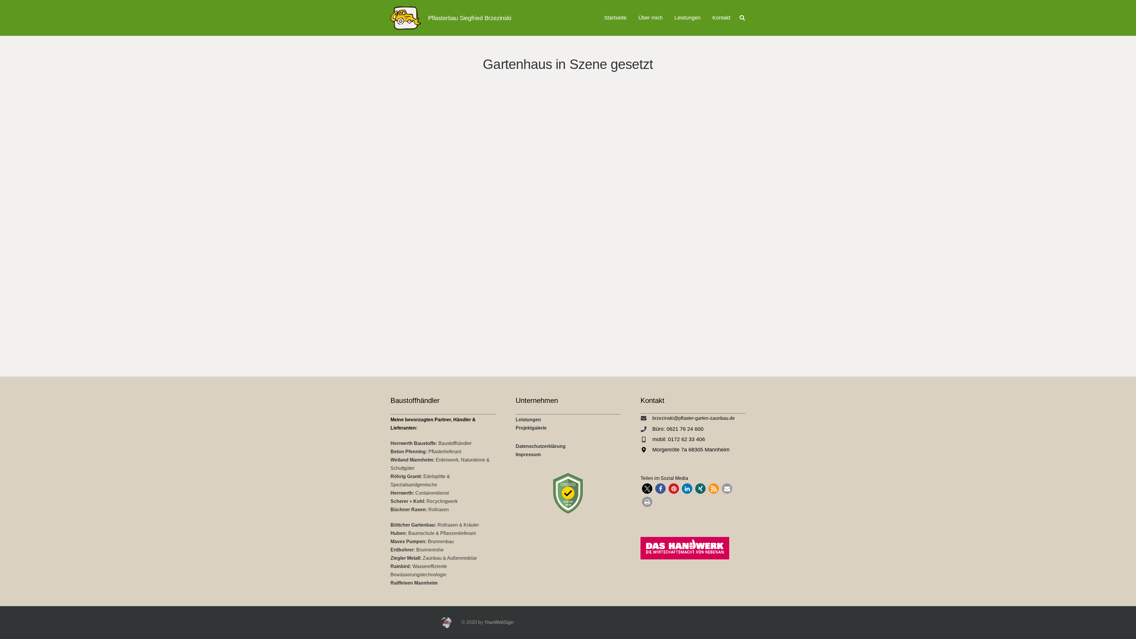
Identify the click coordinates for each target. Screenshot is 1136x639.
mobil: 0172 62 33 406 (678, 439)
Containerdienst (419, 493)
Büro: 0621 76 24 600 (677, 429)
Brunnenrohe (417, 549)
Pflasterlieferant (425, 451)
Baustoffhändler (431, 443)
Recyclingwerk (424, 501)
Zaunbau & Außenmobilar (433, 558)
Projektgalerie (531, 427)
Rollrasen (419, 509)
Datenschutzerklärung (541, 446)
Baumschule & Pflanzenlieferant (433, 533)
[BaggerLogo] (405, 18)
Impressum (528, 454)
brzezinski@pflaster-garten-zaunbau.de (693, 418)
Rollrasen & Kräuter (434, 524)
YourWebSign (499, 622)
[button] (705, 18)
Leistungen (528, 419)
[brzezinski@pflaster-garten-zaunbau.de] (646, 418)
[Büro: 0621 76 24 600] (646, 429)
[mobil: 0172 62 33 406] (646, 439)
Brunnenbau (422, 541)
